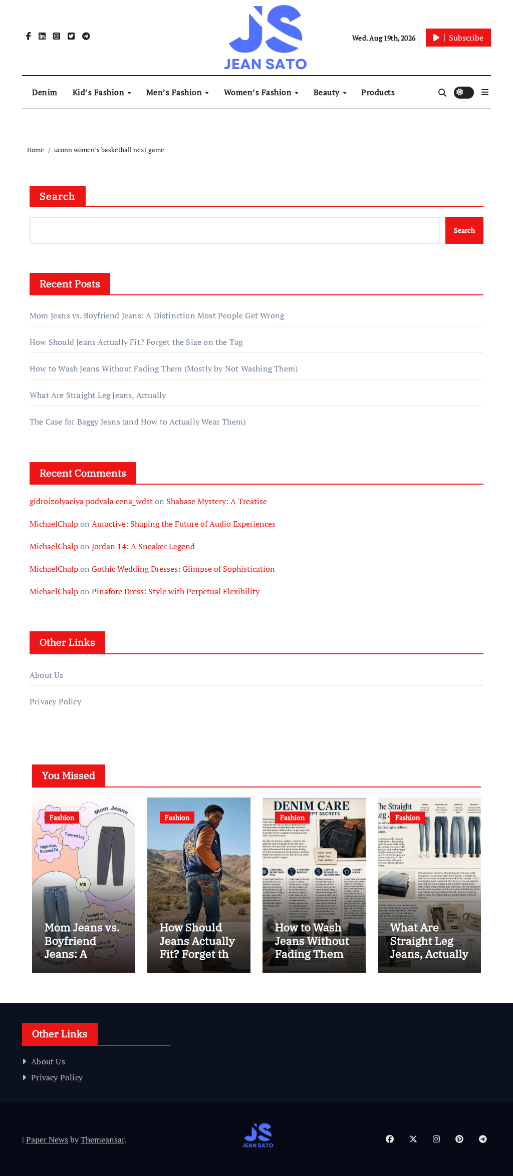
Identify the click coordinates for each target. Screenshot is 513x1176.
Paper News (47, 1139)
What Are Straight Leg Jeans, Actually (98, 395)
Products (378, 92)
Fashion (62, 817)
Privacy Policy (55, 701)
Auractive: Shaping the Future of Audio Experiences (184, 523)
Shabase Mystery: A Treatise (216, 501)
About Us (47, 674)
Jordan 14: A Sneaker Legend (143, 546)
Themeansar (102, 1139)
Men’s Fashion (175, 92)
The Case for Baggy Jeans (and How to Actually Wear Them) (137, 421)
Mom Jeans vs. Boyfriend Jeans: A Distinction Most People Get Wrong (157, 315)
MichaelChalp (54, 523)
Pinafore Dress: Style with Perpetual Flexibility (176, 591)
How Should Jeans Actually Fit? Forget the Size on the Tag (136, 341)
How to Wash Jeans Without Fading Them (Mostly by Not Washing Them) (164, 368)
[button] (484, 92)
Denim (45, 92)
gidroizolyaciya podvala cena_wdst (91, 501)
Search (58, 196)
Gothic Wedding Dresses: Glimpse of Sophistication (183, 568)
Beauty (328, 92)
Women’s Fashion (259, 92)
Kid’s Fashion (100, 92)
